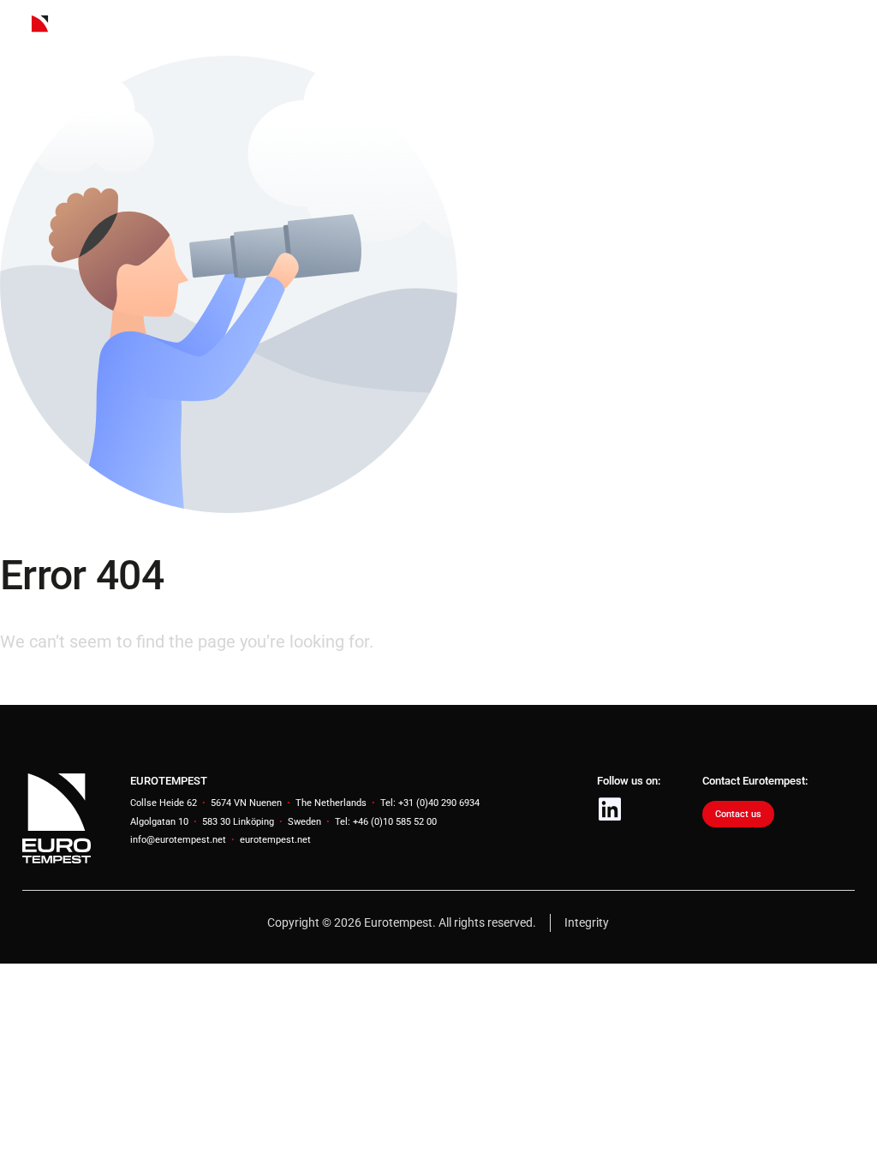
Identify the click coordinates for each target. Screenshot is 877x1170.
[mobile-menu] (834, 28)
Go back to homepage (83, 689)
